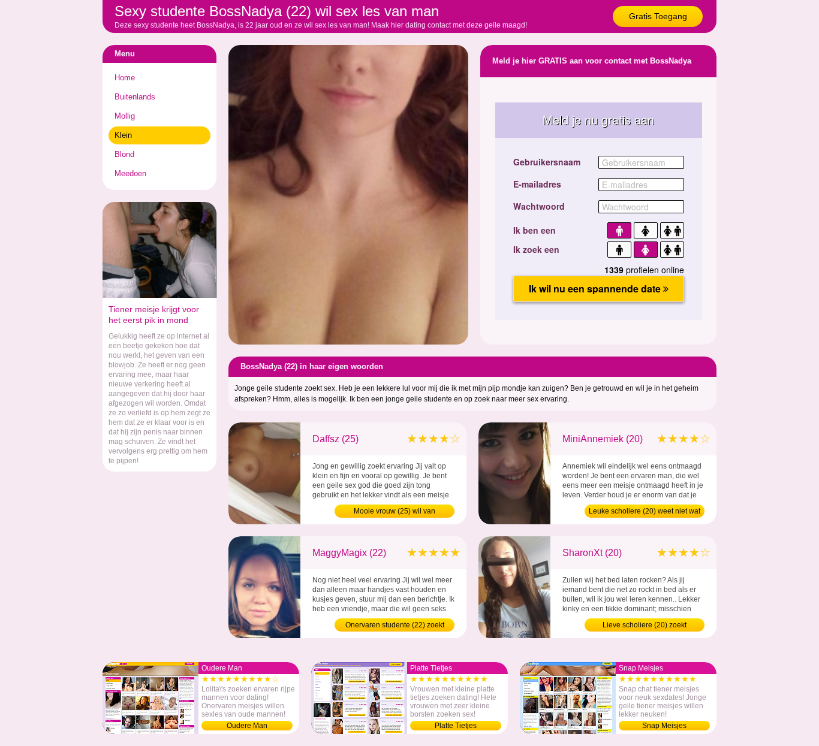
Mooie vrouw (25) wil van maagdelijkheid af (394, 512)
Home (125, 77)
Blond (124, 154)
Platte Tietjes (456, 725)
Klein (123, 135)
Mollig (125, 115)
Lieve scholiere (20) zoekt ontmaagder (644, 626)
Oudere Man (247, 725)
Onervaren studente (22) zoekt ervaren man (394, 626)
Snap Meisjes (664, 725)
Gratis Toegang (658, 16)
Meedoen (130, 173)
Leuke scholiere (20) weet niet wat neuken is (644, 512)
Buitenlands (135, 96)
